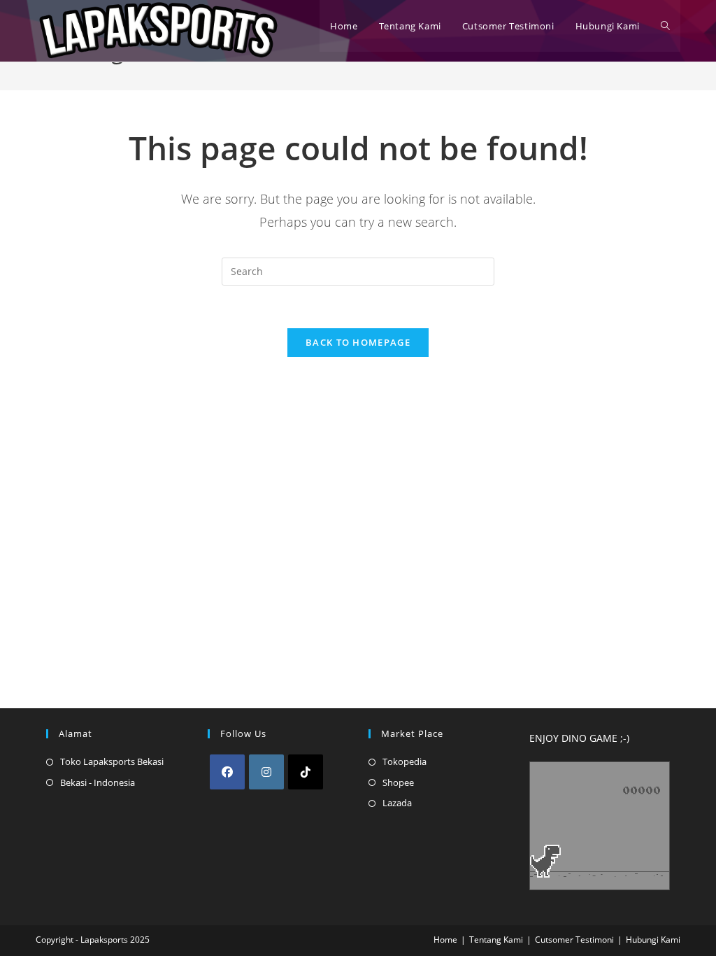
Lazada (397, 802)
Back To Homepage (358, 342)
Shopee (398, 782)
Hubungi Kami (653, 940)
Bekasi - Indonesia (97, 782)
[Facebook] (227, 771)
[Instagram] (266, 771)
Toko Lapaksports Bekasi (112, 761)
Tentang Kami (496, 940)
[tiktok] (305, 771)
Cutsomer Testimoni (574, 940)
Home (445, 940)
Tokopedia (404, 761)
